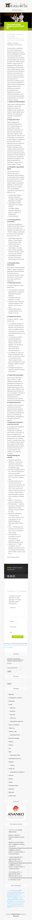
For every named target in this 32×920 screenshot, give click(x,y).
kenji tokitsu (15, 901)
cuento (17, 893)
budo (14, 892)
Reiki (10, 752)
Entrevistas (12, 701)
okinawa (22, 902)
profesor (9, 903)
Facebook (11, 576)
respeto (16, 903)
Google (8, 576)
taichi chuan (18, 906)
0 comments (19, 40)
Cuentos (12, 765)
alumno (8, 890)
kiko (20, 901)
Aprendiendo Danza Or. (15, 758)
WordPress (16, 916)
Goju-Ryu (12, 714)
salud (22, 903)
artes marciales (16, 890)
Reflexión (11, 762)
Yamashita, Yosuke (15, 879)
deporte (13, 894)
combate (23, 892)
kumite (23, 901)
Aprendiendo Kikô (15, 735)
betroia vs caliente (14, 835)
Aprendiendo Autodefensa (17, 772)
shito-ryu (20, 905)
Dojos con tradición (14, 724)
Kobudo (11, 745)
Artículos (11, 775)
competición (11, 893)
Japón (9, 899)
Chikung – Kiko (13, 731)
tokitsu (22, 906)
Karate (10, 704)
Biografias (11, 694)
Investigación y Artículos (15, 697)
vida (8, 907)
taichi (14, 906)
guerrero (21, 897)
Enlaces (11, 779)
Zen (10, 748)
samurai (9, 905)
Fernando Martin (11, 897)
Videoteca (11, 789)
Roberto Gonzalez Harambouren (14, 36)
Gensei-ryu (13, 718)
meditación (15, 902)
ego (18, 894)
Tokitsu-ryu (12, 728)
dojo (16, 894)
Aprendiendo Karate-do (16, 721)
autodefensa (10, 892)
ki (18, 901)
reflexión (13, 903)
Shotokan (12, 711)
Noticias (11, 741)
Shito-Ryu (12, 708)
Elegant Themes (16, 914)
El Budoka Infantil (13, 785)
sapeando (14, 905)
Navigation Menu (16, 10)
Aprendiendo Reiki (15, 755)
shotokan (10, 906)
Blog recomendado (14, 738)
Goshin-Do (12, 768)
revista (20, 903)
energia (13, 896)
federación (18, 896)
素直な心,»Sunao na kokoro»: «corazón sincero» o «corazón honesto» (17, 852)
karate (15, 899)
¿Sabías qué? (12, 795)
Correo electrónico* (12, 668)
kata (11, 901)
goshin (18, 897)
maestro (9, 902)
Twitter (14, 576)
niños (18, 902)
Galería (10, 782)
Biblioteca (11, 792)
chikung (19, 892)
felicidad (22, 896)
